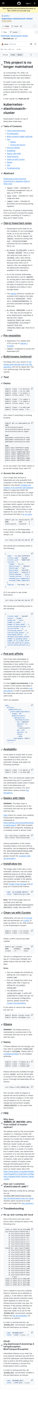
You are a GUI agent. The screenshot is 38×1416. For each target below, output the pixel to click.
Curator (26, 920)
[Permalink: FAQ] (2, 1113)
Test (8, 139)
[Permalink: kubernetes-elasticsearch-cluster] (2, 108)
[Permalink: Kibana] (2, 1024)
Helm (5, 815)
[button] (32, 388)
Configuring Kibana (11, 1054)
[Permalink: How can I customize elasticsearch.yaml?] (2, 1185)
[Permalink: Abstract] (2, 173)
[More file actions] (35, 54)
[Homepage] (19, 3)
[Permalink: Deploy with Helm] (2, 798)
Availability (11, 151)
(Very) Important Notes (16, 131)
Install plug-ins (12, 156)
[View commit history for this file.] (35, 44)
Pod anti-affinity (13, 148)
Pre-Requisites (12, 133)
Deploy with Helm (14, 153)
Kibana (9, 162)
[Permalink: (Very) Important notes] (2, 223)
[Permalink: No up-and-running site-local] (2, 1214)
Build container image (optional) (20, 136)
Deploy (13, 142)
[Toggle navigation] (3, 3)
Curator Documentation (16, 1003)
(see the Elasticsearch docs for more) (18, 1198)
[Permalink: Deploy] (2, 383)
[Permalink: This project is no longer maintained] (2, 64)
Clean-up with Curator (16, 159)
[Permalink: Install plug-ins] (2, 864)
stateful (13, 294)
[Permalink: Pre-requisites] (2, 335)
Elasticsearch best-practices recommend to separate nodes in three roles (16, 181)
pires (6, 16)
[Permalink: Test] (2, 377)
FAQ (8, 165)
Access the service (17, 145)
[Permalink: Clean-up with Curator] (2, 913)
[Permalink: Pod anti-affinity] (2, 654)
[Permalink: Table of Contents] (2, 126)
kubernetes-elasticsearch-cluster (17, 18)
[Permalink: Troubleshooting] (2, 1208)
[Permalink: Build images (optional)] (2, 357)
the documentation (20, 1316)
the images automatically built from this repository (17, 364)
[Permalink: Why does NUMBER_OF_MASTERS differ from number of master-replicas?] (2, 1123)
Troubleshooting (13, 168)
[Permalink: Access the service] (2, 473)
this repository (27, 1203)
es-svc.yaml (27, 514)
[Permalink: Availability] (2, 749)
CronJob (28, 918)
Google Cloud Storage (18, 884)
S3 (32, 884)
